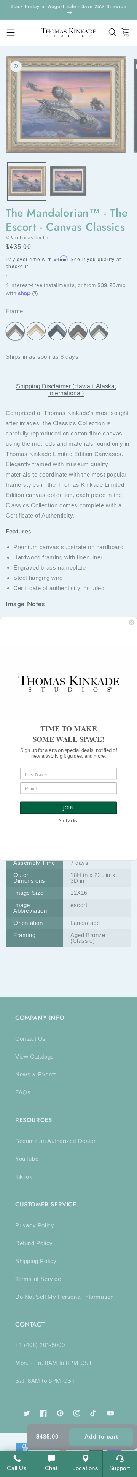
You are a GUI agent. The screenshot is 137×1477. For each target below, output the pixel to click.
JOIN (68, 807)
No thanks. (68, 820)
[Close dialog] (132, 622)
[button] (112, 32)
